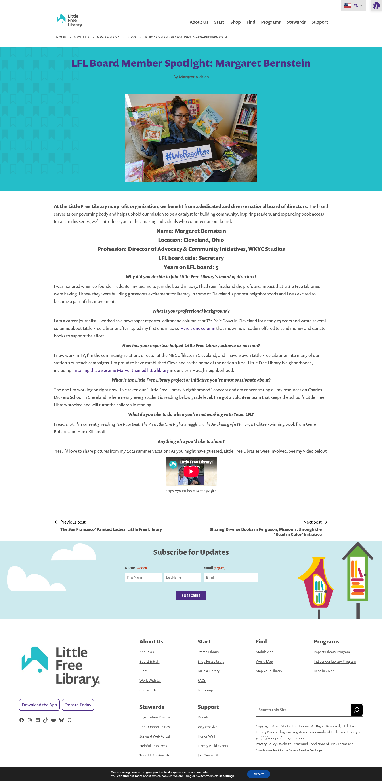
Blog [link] (142, 670)
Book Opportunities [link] (154, 726)
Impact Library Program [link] (332, 651)
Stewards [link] (296, 22)
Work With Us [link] (150, 680)
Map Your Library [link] (269, 670)
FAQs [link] (202, 680)
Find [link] (250, 22)
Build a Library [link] (209, 670)
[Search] (357, 710)
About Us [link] (199, 22)
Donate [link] (203, 717)
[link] (376, 5)
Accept (259, 774)
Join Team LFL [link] (208, 755)
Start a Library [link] (208, 651)
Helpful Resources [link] (153, 745)
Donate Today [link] (78, 705)
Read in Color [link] (324, 670)
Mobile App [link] (264, 651)
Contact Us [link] (147, 690)
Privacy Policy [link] (266, 743)
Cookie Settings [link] (310, 750)
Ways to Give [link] (207, 726)
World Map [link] (264, 661)
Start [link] (219, 22)
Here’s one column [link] (197, 328)
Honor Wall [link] (206, 736)
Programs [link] (271, 22)
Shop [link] (235, 22)
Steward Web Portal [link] (154, 736)
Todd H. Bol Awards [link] (154, 755)
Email (214, 567)
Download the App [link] (39, 705)
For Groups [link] (206, 690)
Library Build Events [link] (213, 745)
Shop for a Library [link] (211, 661)
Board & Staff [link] (149, 661)
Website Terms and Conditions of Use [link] (307, 743)
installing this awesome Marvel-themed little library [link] (120, 370)
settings (228, 776)
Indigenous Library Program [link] (335, 661)
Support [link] (319, 22)
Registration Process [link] (154, 717)
